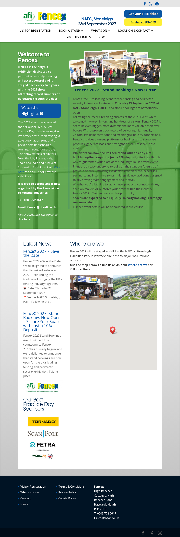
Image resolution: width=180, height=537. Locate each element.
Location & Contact (134, 31)
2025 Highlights (79, 37)
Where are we (137, 265)
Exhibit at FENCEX (143, 22)
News (102, 37)
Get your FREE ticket (143, 14)
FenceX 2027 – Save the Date (41, 253)
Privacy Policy (67, 492)
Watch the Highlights (30, 110)
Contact (25, 498)
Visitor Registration (35, 31)
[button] (113, 330)
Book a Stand (69, 31)
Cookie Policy (67, 498)
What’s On (99, 31)
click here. (24, 219)
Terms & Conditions (71, 486)
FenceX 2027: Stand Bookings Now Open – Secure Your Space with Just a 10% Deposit (42, 321)
